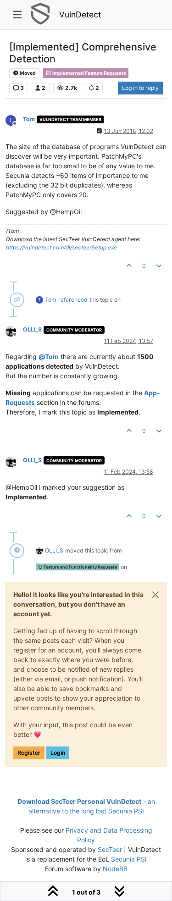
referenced (73, 299)
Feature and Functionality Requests (80, 566)
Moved (27, 73)
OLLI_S (32, 329)
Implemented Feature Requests (88, 73)
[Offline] (14, 330)
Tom (29, 119)
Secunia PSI (129, 859)
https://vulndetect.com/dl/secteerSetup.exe (61, 247)
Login (57, 752)
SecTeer (110, 849)
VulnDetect (80, 14)
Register (28, 752)
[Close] (155, 594)
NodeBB (115, 869)
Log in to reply (140, 87)
